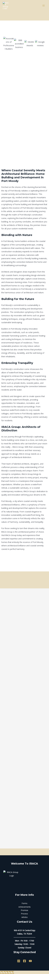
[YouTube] (30, 960)
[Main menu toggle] (43, 5)
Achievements (25, 907)
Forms (24, 903)
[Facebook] (24, 960)
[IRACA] (6, 5)
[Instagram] (18, 960)
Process (24, 913)
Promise (24, 910)
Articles (25, 917)
